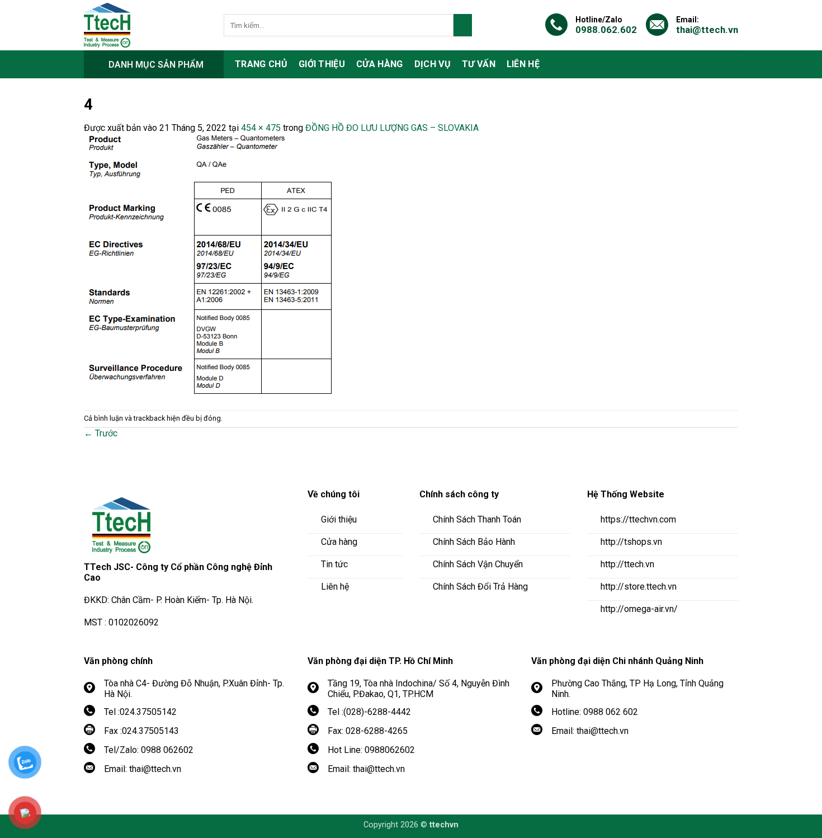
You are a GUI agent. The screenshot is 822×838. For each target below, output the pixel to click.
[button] (154, 64)
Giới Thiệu (322, 64)
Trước (100, 433)
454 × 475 (261, 128)
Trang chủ (261, 64)
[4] (211, 265)
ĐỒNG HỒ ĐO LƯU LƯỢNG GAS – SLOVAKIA (392, 128)
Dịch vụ (432, 64)
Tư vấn (478, 64)
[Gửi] (462, 25)
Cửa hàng (379, 64)
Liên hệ (523, 64)
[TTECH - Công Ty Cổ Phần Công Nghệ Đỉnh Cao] (145, 25)
